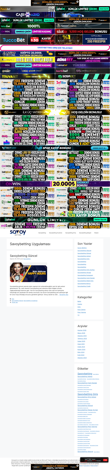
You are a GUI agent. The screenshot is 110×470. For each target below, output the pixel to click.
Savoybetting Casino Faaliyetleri (84, 385)
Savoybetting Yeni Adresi (83, 437)
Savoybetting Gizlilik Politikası (84, 403)
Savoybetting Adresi (84, 256)
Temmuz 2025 (82, 338)
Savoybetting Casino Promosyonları (85, 389)
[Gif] (55, 112)
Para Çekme (81, 309)
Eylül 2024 (81, 355)
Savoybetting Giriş (70, 233)
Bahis (79, 301)
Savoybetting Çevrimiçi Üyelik (84, 443)
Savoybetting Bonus (84, 283)
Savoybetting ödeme (82, 449)
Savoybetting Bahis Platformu (93, 378)
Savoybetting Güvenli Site (83, 407)
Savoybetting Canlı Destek (86, 278)
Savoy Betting (82, 248)
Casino (80, 304)
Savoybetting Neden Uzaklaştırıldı (85, 422)
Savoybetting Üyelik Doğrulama (84, 447)
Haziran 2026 (82, 330)
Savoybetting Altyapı (84, 272)
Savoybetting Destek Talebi (83, 391)
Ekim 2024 (81, 352)
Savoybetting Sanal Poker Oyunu (84, 429)
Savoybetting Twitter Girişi (90, 433)
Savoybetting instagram (82, 412)
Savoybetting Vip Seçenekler (83, 435)
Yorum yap (15, 302)
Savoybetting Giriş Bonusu (83, 399)
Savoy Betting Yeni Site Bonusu (84, 439)
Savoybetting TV (81, 433)
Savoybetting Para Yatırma (87, 427)
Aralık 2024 (81, 347)
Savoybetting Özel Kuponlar (83, 445)
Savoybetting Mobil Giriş (85, 281)
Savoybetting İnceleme (55, 233)
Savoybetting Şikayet (85, 233)
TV (78, 315)
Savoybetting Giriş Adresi (87, 397)
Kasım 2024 (81, 349)
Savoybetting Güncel (23, 255)
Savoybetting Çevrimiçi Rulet (83, 441)
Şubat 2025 (81, 341)
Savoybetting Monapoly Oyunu (84, 420)
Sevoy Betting (97, 451)
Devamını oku (64, 294)
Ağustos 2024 (82, 358)
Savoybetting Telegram (95, 431)
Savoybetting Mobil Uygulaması (84, 418)
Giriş (13, 299)
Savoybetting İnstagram (85, 275)
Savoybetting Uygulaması (30, 300)
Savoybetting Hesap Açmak (88, 410)
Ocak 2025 (81, 344)
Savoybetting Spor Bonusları (83, 431)
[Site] (27, 82)
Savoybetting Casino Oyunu (83, 387)
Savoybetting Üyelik (84, 286)
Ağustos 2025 (82, 336)
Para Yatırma (82, 312)
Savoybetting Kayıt (92, 412)
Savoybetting (42, 233)
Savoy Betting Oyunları (93, 424)
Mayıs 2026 (81, 333)
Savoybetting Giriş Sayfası (86, 270)
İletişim (96, 233)
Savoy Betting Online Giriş (83, 424)
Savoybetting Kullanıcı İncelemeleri (85, 414)
